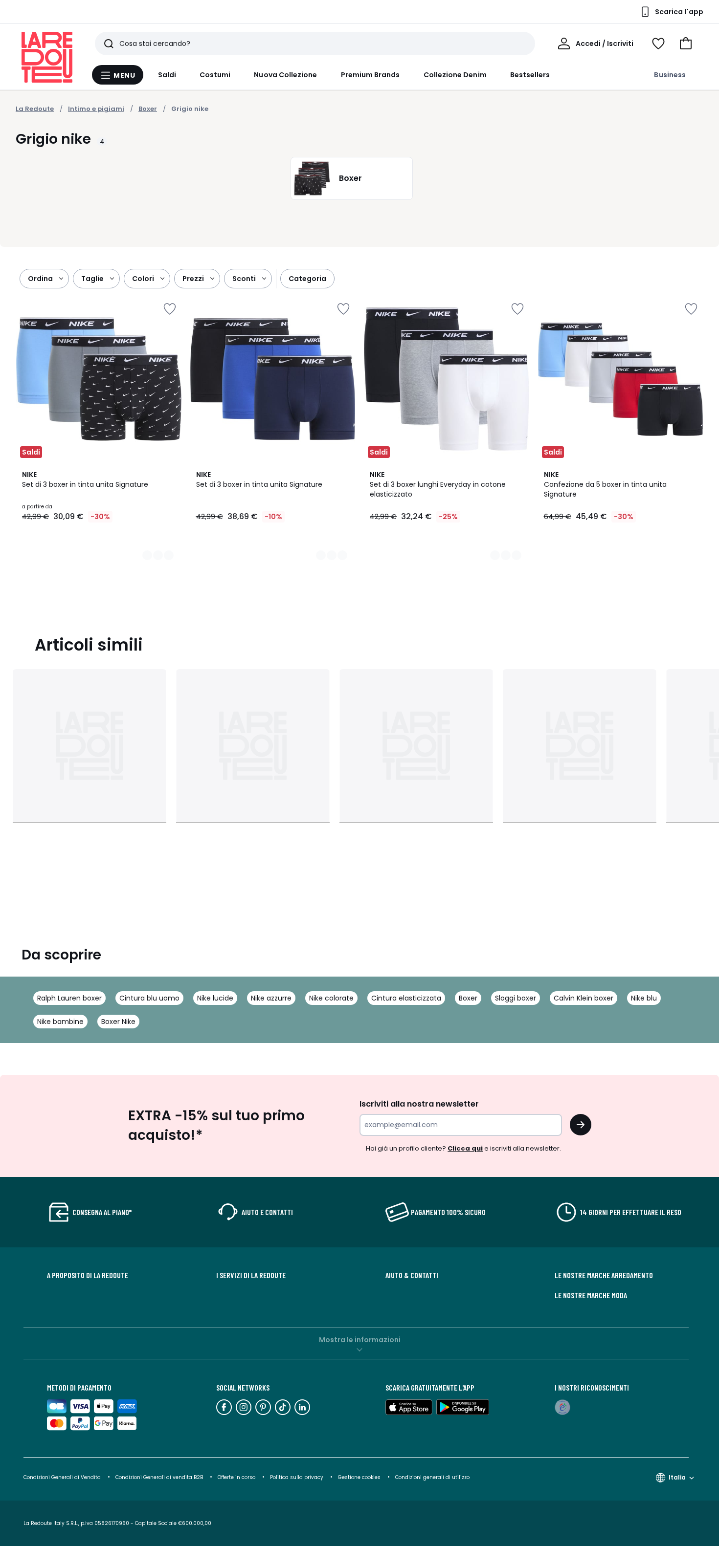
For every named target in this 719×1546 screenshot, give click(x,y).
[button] (685, 43)
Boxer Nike (118, 1021)
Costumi (215, 75)
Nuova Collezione (285, 75)
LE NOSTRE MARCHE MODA (591, 1295)
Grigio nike (189, 108)
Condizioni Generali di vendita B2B (159, 1477)
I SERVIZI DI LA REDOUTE (251, 1275)
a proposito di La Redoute (87, 1275)
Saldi (167, 75)
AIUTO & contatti (411, 1275)
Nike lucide (215, 998)
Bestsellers (530, 75)
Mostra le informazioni (360, 1340)
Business (670, 75)
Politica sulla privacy (296, 1477)
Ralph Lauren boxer (69, 998)
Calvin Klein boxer (583, 998)
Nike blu (644, 998)
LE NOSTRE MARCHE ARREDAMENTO (604, 1275)
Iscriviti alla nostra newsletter (419, 1104)
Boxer (468, 998)
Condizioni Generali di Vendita (62, 1477)
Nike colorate (331, 998)
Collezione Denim (455, 75)
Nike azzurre (271, 998)
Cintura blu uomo (149, 998)
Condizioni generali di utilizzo (432, 1477)
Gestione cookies (359, 1477)
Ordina (40, 278)
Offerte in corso (236, 1477)
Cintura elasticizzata (406, 998)
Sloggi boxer (515, 998)
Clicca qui (465, 1148)
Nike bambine (60, 1021)
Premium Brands (370, 75)
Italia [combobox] (677, 1477)
